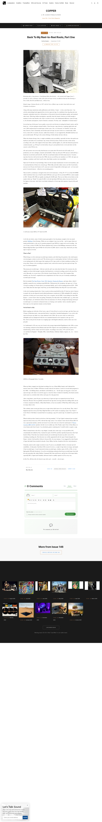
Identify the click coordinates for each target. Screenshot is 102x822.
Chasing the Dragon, (58, 281)
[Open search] (91, 3)
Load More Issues (51, 627)
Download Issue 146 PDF (51, 44)
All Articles (42, 25)
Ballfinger (30, 241)
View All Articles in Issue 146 (51, 552)
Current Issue (28, 25)
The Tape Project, (36, 281)
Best (65, 486)
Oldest (74, 486)
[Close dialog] (27, 805)
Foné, (42, 281)
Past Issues (56, 25)
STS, (46, 281)
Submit (25, 817)
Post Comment (70, 514)
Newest (69, 486)
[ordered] (44, 500)
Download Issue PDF (73, 25)
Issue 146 (49, 468)
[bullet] (46, 500)
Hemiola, (50, 281)
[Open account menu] (94, 3)
